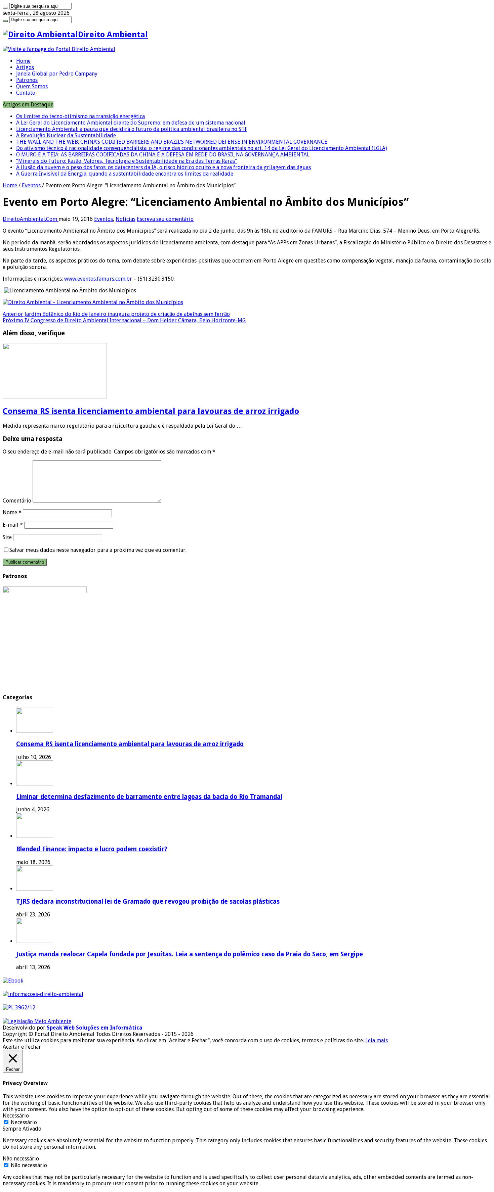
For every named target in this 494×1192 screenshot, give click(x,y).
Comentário (17, 500)
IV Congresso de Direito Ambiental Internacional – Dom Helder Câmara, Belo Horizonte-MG (124, 320)
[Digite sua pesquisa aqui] (5, 8)
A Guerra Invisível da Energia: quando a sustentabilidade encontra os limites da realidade (124, 174)
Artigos (25, 67)
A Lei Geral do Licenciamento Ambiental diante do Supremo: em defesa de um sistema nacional (130, 123)
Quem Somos (32, 86)
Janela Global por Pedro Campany (56, 73)
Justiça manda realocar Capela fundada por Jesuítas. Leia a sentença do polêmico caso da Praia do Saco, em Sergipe (189, 954)
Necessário (24, 1122)
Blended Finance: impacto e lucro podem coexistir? (91, 849)
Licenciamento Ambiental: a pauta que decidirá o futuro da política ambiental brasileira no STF (131, 129)
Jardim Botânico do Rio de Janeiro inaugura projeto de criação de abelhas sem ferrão (116, 314)
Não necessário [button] (21, 1158)
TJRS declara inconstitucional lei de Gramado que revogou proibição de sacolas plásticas (148, 901)
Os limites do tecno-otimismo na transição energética (80, 116)
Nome (12, 512)
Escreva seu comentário (165, 219)
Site (7, 537)
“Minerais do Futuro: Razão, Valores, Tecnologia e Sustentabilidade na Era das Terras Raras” (126, 161)
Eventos (31, 185)
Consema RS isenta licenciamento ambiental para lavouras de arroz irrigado (151, 411)
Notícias (125, 219)
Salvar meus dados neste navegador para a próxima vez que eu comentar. (98, 550)
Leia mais (376, 1040)
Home (23, 61)
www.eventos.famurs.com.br (98, 279)
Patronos (27, 80)
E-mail (13, 525)
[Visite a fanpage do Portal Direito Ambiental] (59, 49)
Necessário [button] (16, 1115)
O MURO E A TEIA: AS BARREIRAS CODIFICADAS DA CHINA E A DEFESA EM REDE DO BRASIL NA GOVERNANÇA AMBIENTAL (163, 154)
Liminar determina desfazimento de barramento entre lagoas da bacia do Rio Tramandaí (149, 796)
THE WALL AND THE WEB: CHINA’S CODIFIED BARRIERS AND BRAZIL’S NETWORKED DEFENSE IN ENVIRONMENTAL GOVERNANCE (171, 142)
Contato (25, 93)
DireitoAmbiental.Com (30, 219)
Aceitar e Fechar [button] (22, 1047)
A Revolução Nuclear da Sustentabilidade (66, 135)
